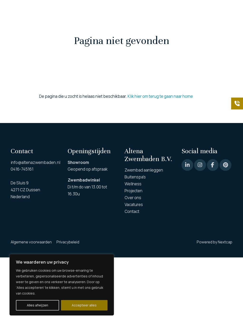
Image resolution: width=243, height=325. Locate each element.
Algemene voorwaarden (31, 242)
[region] (61, 284)
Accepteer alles (84, 305)
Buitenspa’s (73, 28)
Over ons (160, 28)
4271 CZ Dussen (25, 189)
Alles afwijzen (37, 305)
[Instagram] (200, 165)
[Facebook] (213, 165)
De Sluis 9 (19, 183)
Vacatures (191, 28)
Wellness (105, 28)
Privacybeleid (67, 242)
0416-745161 (22, 169)
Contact (215, 28)
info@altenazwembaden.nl (35, 162)
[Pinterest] (187, 165)
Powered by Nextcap (214, 242)
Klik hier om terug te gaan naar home (160, 96)
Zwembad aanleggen (30, 28)
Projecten (136, 28)
